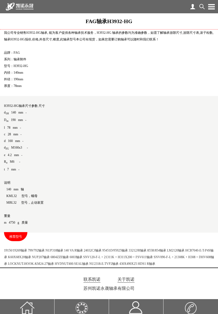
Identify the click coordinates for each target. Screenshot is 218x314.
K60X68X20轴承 (19, 257)
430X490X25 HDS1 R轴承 (137, 264)
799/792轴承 (36, 250)
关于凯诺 (126, 279)
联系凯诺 (91, 279)
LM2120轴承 (176, 250)
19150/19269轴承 (15, 250)
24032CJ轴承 (93, 250)
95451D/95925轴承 (115, 250)
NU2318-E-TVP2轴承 (104, 264)
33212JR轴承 (137, 250)
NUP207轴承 (41, 257)
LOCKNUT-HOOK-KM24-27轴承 (31, 264)
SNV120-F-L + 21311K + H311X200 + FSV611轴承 (118, 257)
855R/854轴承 (156, 250)
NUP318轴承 (54, 250)
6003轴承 (76, 257)
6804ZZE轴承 (60, 257)
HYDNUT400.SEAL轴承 (72, 264)
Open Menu (211, 6)
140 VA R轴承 (73, 250)
